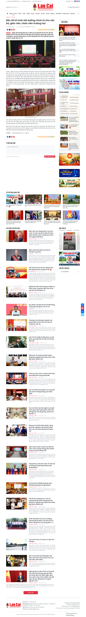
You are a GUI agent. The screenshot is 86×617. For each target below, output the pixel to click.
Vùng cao (62, 230)
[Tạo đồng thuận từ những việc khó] (64, 126)
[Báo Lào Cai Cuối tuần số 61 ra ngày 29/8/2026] (69, 240)
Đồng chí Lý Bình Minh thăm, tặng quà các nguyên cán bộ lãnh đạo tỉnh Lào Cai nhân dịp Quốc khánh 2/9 (41, 428)
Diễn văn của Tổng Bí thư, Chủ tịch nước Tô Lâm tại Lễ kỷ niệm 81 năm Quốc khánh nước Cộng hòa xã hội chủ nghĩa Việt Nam (41, 234)
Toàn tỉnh (64, 100)
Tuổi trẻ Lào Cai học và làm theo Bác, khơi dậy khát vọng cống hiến (42, 374)
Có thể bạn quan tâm (13, 192)
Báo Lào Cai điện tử (43, 7)
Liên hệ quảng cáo (37, 1)
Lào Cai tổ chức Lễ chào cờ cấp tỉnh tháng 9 (67, 55)
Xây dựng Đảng (32, 271)
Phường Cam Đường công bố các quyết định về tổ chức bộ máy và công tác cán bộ (41, 322)
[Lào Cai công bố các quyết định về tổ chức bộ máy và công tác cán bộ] (69, 30)
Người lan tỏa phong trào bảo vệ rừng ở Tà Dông (73, 133)
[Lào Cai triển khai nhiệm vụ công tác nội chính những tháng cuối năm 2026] (16, 395)
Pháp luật (37, 13)
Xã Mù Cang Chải (65, 103)
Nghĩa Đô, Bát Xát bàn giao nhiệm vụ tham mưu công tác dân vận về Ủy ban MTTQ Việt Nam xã (42, 288)
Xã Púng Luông (74, 103)
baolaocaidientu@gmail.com (32, 609)
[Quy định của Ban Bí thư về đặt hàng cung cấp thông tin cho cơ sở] (16, 310)
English (68, 1)
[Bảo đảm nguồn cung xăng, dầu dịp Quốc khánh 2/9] (33, 215)
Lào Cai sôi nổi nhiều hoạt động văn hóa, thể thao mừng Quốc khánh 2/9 (73, 146)
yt (77, 1)
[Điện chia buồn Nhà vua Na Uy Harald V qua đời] (16, 255)
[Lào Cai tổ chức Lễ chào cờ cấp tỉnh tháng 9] (16, 544)
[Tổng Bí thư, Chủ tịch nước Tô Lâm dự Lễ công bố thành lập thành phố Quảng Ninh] (16, 468)
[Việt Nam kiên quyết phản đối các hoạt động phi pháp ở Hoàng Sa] (71, 215)
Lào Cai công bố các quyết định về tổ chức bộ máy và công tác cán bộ (67, 39)
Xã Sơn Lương (65, 113)
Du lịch (32, 13)
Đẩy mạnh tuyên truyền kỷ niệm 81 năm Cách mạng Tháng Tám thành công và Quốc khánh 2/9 (41, 449)
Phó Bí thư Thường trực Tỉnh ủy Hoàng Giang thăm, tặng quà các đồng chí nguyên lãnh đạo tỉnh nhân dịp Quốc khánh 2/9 (42, 501)
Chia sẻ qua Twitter (9, 29)
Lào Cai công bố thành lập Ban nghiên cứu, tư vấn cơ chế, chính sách (67, 51)
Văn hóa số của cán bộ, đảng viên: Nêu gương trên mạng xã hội (41, 268)
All (78, 13)
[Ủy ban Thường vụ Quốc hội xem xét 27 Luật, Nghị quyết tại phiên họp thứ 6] (52, 215)
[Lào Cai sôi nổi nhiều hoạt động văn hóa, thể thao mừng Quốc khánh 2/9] (64, 145)
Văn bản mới (31, 308)
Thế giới (47, 13)
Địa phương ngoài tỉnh (65, 96)
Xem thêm (30, 592)
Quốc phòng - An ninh (34, 343)
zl (79, 1)
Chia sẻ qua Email (14, 29)
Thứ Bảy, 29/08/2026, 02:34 (14, 1)
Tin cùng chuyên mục (13, 228)
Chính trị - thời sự (13, 13)
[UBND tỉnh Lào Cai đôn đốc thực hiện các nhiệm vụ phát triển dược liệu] (71, 199)
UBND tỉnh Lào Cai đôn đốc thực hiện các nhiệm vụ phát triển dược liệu (71, 206)
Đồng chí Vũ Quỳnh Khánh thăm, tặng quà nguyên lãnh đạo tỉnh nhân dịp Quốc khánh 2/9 (42, 357)
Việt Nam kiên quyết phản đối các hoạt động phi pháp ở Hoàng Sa (70, 222)
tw (82, 314)
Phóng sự (52, 13)
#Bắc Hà (27, 133)
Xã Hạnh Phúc (65, 108)
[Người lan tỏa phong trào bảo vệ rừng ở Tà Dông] (64, 133)
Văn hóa (28, 13)
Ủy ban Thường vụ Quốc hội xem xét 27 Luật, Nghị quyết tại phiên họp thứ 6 (52, 222)
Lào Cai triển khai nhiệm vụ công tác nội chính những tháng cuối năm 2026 (42, 392)
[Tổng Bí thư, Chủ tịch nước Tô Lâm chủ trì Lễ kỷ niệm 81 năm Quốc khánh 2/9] (14, 215)
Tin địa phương (64, 92)
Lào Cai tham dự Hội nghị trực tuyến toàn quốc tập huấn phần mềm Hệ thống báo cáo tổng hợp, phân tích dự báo (41, 411)
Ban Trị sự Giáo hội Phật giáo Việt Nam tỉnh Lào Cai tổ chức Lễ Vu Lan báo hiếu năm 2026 (41, 558)
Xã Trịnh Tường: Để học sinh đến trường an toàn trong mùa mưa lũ (73, 119)
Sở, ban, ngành (74, 97)
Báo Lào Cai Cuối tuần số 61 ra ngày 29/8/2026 (69, 246)
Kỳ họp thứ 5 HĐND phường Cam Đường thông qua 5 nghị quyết (40, 484)
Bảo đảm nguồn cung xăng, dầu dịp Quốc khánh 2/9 (33, 221)
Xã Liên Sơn (65, 111)
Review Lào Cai (66, 13)
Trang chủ (7, 13)
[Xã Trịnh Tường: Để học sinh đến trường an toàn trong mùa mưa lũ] (64, 119)
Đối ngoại (31, 253)
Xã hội (24, 13)
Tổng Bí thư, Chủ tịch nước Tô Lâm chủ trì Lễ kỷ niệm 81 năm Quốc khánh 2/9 (13, 222)
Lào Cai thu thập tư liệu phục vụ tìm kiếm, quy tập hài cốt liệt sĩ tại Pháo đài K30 (41, 339)
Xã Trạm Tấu (74, 106)
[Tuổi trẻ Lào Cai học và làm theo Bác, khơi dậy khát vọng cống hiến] (16, 378)
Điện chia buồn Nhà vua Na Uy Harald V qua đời (39, 251)
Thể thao (43, 13)
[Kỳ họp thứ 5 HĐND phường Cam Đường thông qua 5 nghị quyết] (16, 488)
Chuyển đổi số (59, 13)
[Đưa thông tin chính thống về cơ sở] (64, 139)
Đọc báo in (72, 13)
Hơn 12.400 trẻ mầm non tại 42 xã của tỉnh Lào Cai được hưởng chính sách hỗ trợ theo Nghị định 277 (67, 45)
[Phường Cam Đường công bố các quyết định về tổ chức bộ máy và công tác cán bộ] (16, 325)
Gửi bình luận (50, 156)
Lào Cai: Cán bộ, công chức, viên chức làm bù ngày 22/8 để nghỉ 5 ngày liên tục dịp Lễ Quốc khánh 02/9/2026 (67, 62)
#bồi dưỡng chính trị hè (17, 133)
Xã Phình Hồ (74, 108)
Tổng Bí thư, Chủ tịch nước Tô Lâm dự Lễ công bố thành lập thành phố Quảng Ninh (42, 465)
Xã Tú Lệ (64, 106)
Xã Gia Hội (73, 111)
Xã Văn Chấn (74, 113)
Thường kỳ (69, 230)
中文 (72, 1)
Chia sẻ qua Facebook (7, 29)
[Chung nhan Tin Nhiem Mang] (73, 614)
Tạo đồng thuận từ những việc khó (74, 125)
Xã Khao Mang (74, 100)
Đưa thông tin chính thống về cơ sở (73, 139)
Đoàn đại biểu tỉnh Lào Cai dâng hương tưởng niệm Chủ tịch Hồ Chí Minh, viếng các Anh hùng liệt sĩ (41, 520)
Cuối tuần (76, 230)
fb (75, 1)
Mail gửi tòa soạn (26, 1)
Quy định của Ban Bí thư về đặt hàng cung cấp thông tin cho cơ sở (42, 306)
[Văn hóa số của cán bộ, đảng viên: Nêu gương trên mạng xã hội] (16, 272)
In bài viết (12, 29)
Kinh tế (19, 13)
